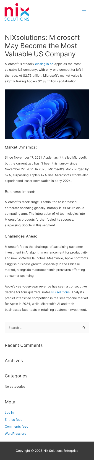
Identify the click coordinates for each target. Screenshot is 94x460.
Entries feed (13, 419)
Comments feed (16, 426)
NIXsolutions (60, 292)
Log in (9, 412)
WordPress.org (15, 433)
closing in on (43, 64)
